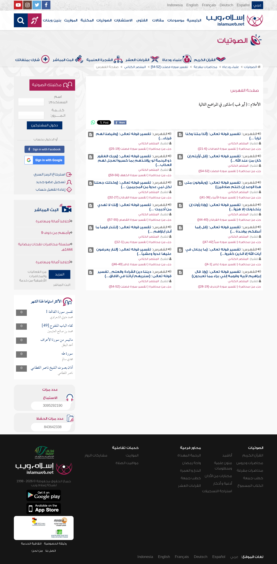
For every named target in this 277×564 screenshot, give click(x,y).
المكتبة (87, 20)
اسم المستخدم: (57, 99)
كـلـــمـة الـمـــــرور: (57, 112)
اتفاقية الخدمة (31, 543)
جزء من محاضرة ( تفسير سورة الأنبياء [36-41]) (230, 197)
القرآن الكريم (204, 60)
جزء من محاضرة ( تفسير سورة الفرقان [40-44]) (229, 219)
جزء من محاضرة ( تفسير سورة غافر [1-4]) (233, 264)
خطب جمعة (253, 478)
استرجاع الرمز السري (49, 174)
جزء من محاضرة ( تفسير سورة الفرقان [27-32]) (139, 197)
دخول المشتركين (44, 125)
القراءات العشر (137, 60)
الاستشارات (123, 20)
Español (243, 5)
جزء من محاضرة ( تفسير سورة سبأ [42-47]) (232, 242)
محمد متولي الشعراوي (61, 317)
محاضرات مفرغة (250, 470)
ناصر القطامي (65, 373)
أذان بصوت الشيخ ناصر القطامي (52, 368)
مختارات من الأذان (218, 476)
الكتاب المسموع (250, 486)
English (192, 5)
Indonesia (175, 5)
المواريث (70, 20)
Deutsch (226, 5)
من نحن (37, 550)
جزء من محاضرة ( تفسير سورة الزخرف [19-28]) (229, 286)
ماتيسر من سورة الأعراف (56, 340)
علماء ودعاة (172, 60)
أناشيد (227, 455)
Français (209, 5)
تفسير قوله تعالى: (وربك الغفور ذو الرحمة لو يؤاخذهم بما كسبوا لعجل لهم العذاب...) (134, 160)
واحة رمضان (191, 463)
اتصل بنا (50, 550)
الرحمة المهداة (189, 455)
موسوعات (175, 20)
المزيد (59, 274)
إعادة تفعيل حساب (50, 189)
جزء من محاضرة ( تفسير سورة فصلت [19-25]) (140, 148)
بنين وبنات (52, 20)
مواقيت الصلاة (127, 463)
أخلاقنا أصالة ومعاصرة (53, 256)
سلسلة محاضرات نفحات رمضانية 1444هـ (45, 240)
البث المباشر (63, 60)
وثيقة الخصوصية (55, 543)
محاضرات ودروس (249, 463)
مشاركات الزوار (96, 455)
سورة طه (67, 354)
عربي (257, 5)
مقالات (158, 20)
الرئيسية (194, 20)
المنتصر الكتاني (238, 143)
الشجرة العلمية (99, 60)
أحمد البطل (67, 345)
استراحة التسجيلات (217, 491)
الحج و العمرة (190, 470)
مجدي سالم (67, 359)
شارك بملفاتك (27, 60)
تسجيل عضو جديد (50, 182)
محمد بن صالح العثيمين (60, 331)
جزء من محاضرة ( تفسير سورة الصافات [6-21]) (229, 148)
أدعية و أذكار (222, 483)
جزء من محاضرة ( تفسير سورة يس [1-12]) (142, 242)
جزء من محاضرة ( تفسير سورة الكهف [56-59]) (139, 175)
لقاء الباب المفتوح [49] (57, 326)
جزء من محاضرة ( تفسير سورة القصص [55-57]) (139, 219)
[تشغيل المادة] (180, 134)
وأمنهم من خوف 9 (55, 226)
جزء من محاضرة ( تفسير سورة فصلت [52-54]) (229, 171)
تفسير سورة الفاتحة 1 (59, 312)
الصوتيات (103, 20)
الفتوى (141, 20)
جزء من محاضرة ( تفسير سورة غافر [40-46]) (141, 264)
